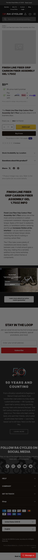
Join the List (12, 284)
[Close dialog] (0, 268)
